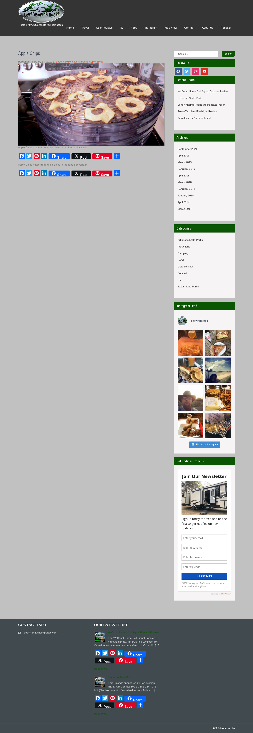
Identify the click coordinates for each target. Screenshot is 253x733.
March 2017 (185, 208)
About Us (207, 27)
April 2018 (183, 175)
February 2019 (186, 168)
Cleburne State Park (189, 98)
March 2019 (185, 162)
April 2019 (183, 155)
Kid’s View (171, 27)
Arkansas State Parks (190, 239)
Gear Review (185, 266)
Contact (189, 27)
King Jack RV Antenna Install (194, 118)
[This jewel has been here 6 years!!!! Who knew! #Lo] (190, 370)
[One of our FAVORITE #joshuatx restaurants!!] (218, 398)
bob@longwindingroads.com (40, 632)
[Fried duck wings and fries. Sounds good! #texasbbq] (190, 425)
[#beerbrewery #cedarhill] (190, 343)
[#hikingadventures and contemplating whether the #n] (190, 398)
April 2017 (183, 202)
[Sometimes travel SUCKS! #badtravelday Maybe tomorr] (218, 370)
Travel (85, 27)
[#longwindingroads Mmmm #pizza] (218, 343)
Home (70, 27)
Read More (100, 668)
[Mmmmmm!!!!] (218, 425)
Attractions (184, 246)
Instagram (151, 27)
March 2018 (185, 182)
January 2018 (186, 195)
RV (122, 27)
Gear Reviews (104, 27)
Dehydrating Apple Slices (88, 61)
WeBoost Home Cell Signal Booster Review (203, 91)
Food (134, 27)
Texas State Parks (188, 286)
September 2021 (187, 148)
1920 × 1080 (63, 61)
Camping (183, 253)
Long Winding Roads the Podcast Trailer (201, 104)
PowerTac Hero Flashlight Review (197, 111)
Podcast (182, 273)
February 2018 (186, 188)
